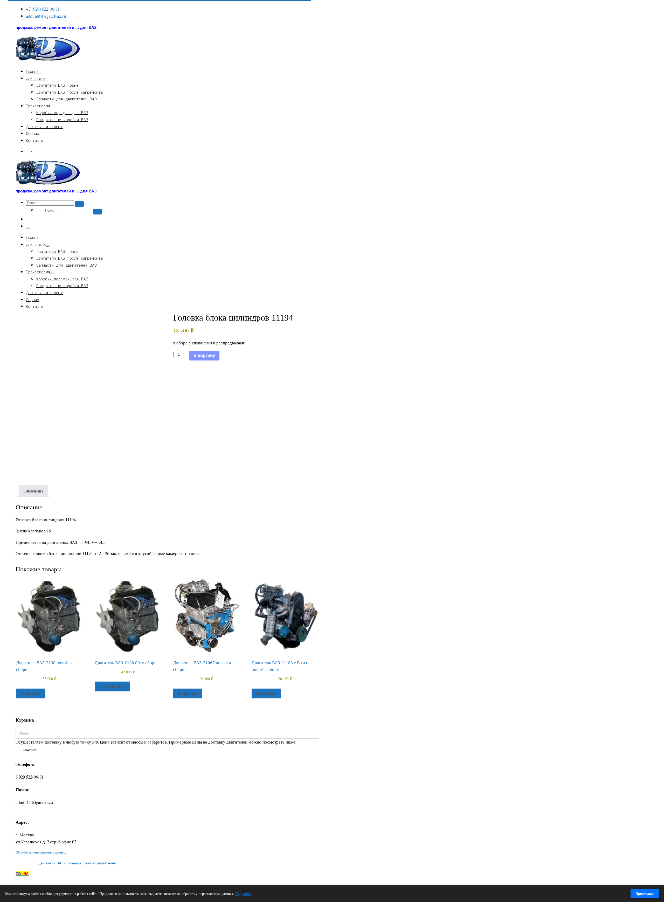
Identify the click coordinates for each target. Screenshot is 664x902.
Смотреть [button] (30, 749)
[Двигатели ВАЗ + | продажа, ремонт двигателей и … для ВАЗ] (48, 60)
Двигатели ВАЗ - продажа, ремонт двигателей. (77, 863)
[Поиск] (313, 733)
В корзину (204, 355)
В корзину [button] (30, 693)
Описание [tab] (33, 491)
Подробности (112, 686)
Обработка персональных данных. (41, 852)
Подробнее (243, 893)
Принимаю (645, 894)
